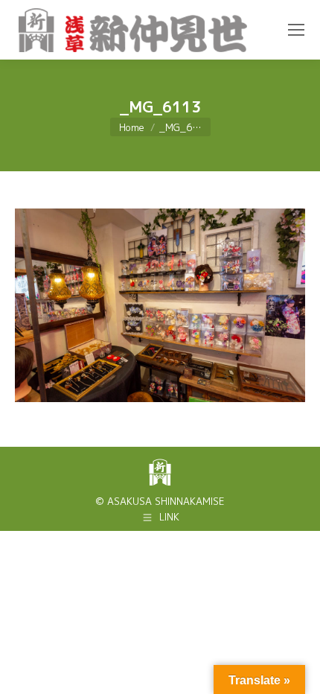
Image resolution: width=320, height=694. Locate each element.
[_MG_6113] (160, 305)
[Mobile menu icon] (296, 30)
